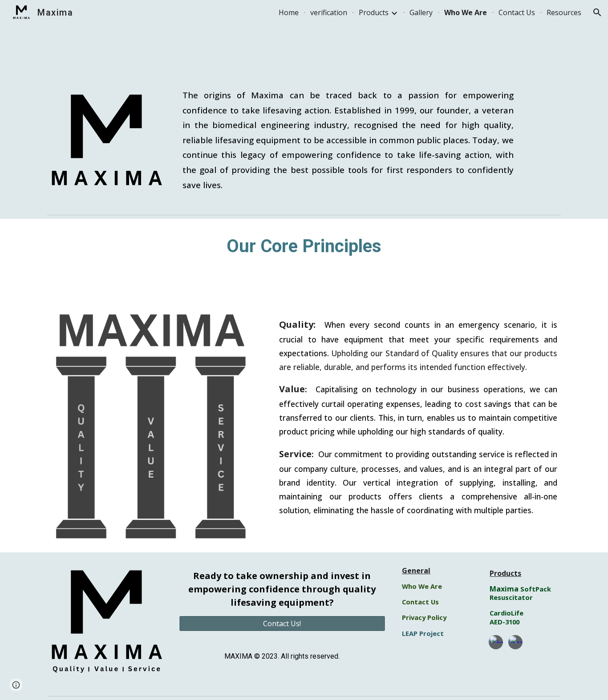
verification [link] (328, 12)
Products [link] (374, 12)
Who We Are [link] (465, 12)
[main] (348, 140)
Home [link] (289, 12)
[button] (597, 12)
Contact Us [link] (517, 12)
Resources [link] (564, 12)
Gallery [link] (421, 12)
